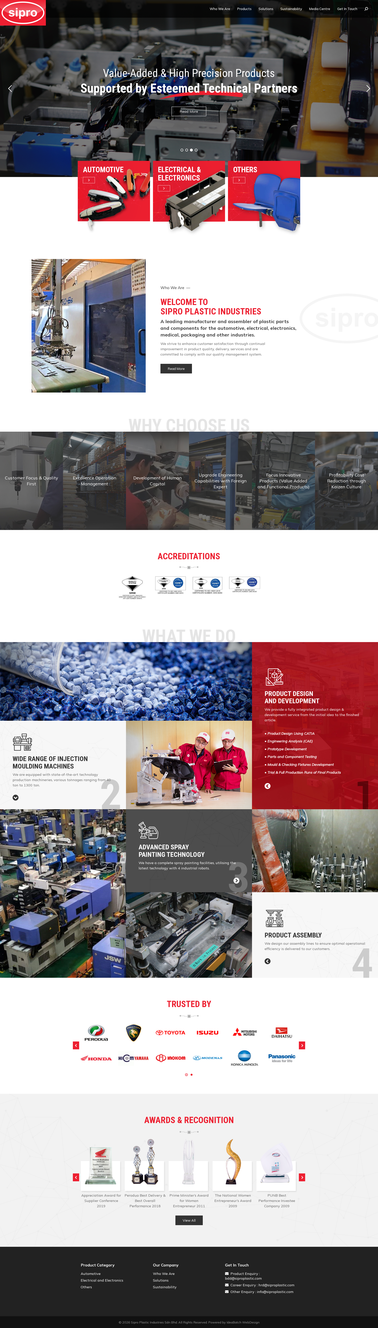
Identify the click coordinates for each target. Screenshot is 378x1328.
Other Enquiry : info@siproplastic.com (261, 1291)
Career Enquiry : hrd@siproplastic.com (261, 1285)
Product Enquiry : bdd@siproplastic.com (243, 1276)
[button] (76, 1045)
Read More (189, 119)
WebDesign (250, 1322)
